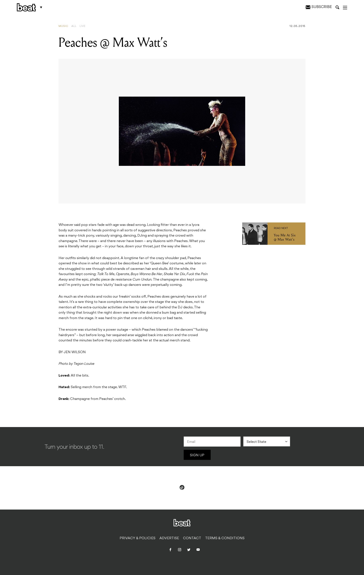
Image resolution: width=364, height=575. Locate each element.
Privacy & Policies (137, 538)
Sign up (197, 455)
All (73, 26)
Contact (192, 538)
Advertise (169, 538)
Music (63, 26)
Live (83, 26)
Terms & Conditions (225, 538)
